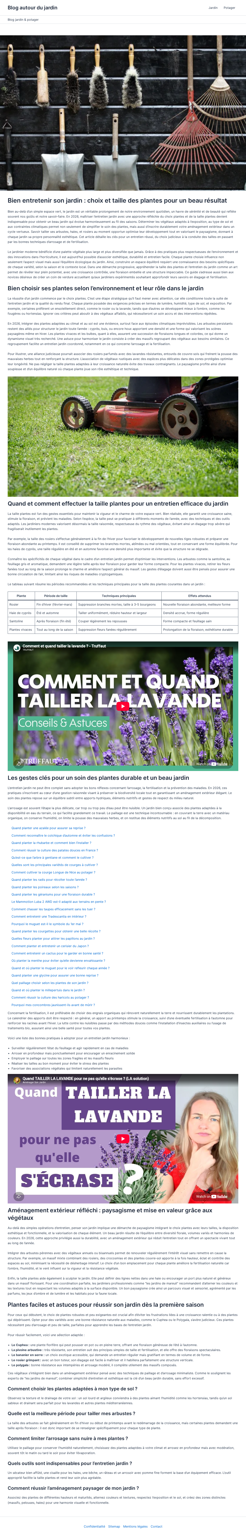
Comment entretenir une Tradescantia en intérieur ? (49, 916)
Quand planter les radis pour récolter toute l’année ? (49, 879)
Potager (229, 8)
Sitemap (114, 1526)
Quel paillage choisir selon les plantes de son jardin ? (50, 983)
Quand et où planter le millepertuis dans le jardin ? (48, 990)
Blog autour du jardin (32, 8)
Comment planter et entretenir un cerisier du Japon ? (50, 946)
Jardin (213, 8)
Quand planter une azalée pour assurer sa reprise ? (49, 828)
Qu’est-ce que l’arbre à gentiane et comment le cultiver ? (53, 857)
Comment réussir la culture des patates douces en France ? (55, 850)
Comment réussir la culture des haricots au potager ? (50, 997)
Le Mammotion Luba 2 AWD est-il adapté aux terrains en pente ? (59, 902)
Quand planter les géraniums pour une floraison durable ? (53, 894)
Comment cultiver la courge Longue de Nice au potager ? (53, 872)
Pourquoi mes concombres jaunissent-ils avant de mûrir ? (53, 1005)
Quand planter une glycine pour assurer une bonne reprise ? (55, 975)
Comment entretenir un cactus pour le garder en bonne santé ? (57, 953)
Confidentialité (94, 1526)
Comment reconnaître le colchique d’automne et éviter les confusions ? (63, 835)
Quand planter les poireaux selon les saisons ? (45, 887)
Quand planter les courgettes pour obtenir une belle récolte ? (56, 931)
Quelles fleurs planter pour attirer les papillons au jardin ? (53, 938)
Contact (156, 1526)
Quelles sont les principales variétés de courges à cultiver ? (55, 865)
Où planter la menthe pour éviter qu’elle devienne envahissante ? (58, 960)
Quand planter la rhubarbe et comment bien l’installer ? (51, 843)
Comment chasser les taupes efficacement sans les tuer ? (53, 909)
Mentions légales (135, 1526)
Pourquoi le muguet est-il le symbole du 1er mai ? (47, 924)
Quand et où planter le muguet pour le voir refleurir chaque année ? (61, 968)
